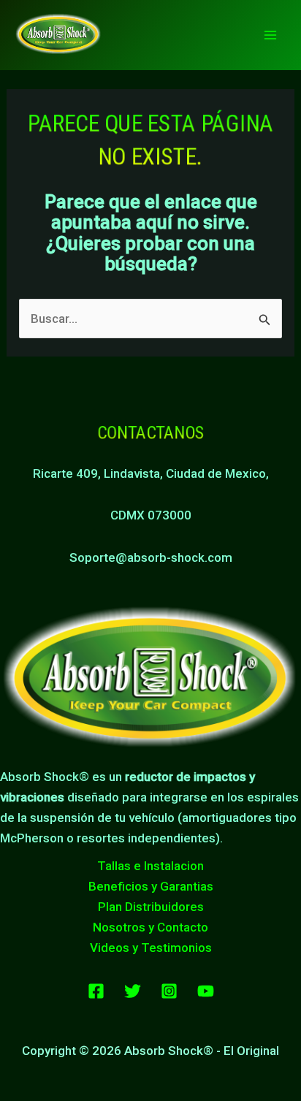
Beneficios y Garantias (150, 886)
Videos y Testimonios (151, 947)
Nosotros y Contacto (150, 927)
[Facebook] (96, 991)
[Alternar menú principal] (270, 35)
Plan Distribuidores (151, 906)
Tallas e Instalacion (150, 865)
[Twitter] (132, 991)
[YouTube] (205, 991)
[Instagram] (169, 991)
